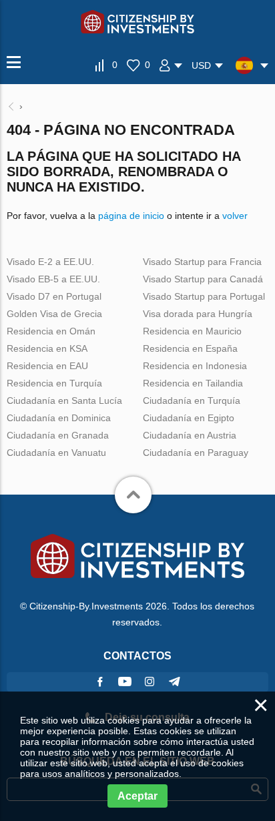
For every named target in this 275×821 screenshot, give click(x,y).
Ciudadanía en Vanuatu (56, 452)
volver (235, 215)
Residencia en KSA (47, 348)
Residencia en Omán (51, 331)
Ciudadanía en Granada (58, 435)
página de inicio (131, 215)
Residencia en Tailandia (193, 383)
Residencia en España (190, 348)
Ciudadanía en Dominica (59, 418)
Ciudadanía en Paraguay (195, 452)
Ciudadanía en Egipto (188, 418)
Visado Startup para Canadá (203, 279)
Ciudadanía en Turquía (191, 400)
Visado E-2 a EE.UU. (50, 261)
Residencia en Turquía (54, 383)
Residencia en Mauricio (192, 331)
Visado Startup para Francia (202, 261)
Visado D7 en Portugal (54, 296)
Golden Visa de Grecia (54, 313)
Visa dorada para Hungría (197, 313)
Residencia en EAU (47, 365)
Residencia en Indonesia (195, 365)
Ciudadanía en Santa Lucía (64, 400)
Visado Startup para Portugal (204, 296)
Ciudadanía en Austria (189, 435)
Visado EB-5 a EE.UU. (53, 279)
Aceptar (137, 796)
